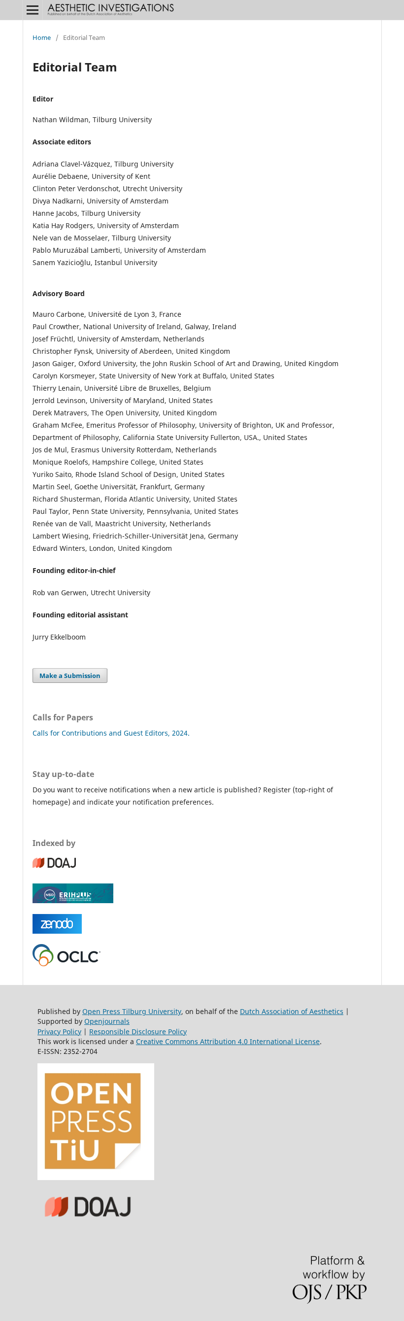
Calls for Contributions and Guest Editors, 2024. (111, 733)
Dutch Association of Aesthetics (291, 1011)
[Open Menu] (32, 10)
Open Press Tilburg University (131, 1011)
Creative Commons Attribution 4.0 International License (228, 1041)
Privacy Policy (59, 1031)
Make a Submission (70, 675)
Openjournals (107, 1021)
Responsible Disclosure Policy (138, 1031)
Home (42, 37)
